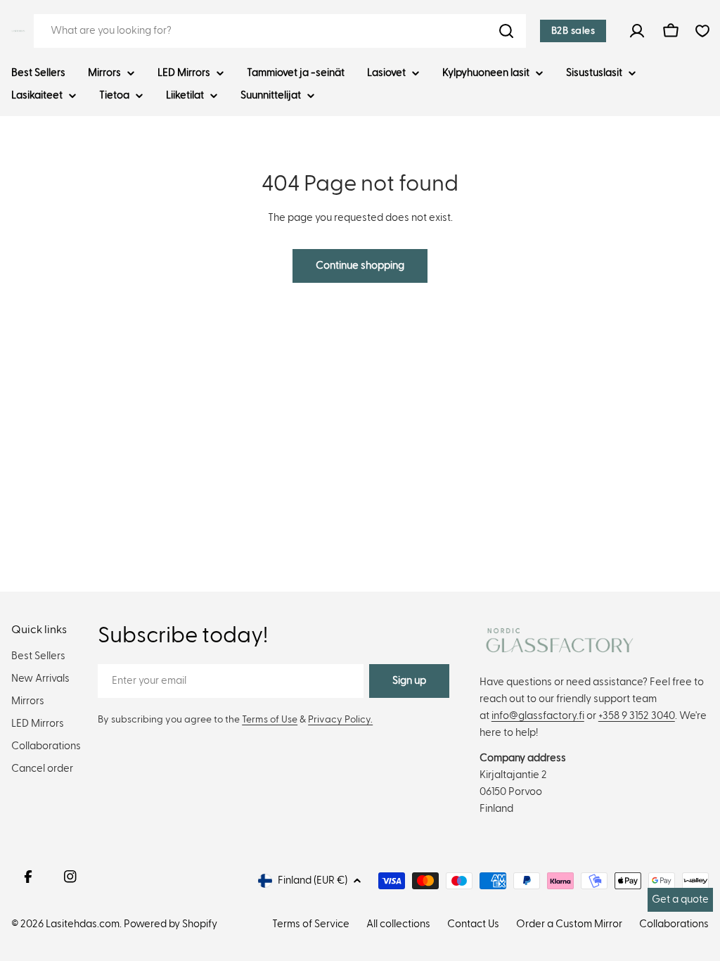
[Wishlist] (702, 31)
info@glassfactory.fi (537, 716)
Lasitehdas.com (83, 924)
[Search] (506, 31)
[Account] (637, 31)
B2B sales (573, 31)
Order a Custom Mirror (569, 924)
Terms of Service (310, 924)
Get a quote (680, 899)
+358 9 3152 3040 (636, 716)
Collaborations (674, 924)
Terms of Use (269, 720)
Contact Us (473, 924)
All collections (398, 924)
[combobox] (280, 31)
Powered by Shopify (170, 924)
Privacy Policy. (340, 720)
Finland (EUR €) (312, 880)
